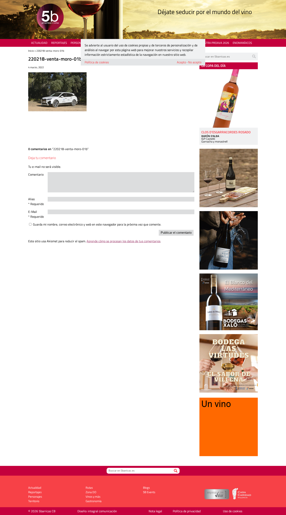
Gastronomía (94, 501)
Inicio (31, 51)
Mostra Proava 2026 (214, 43)
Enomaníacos (242, 43)
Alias (31, 199)
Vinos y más (93, 496)
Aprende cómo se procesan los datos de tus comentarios (123, 241)
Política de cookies (97, 62)
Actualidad (39, 43)
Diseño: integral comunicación (97, 511)
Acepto (181, 62)
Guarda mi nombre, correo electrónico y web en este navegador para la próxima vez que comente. (97, 224)
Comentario (36, 174)
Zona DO (91, 492)
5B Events (149, 492)
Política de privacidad (187, 511)
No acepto (194, 62)
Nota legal (155, 511)
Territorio (33, 501)
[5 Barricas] (50, 17)
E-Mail (32, 211)
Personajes (79, 43)
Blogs (146, 487)
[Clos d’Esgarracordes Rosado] (228, 98)
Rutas (89, 487)
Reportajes (59, 43)
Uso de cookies (232, 511)
